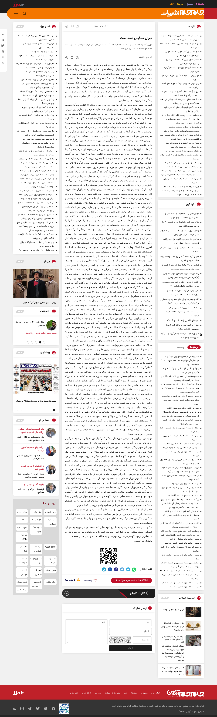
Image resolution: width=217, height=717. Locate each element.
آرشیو (125, 693)
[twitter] (3, 46)
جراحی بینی (22, 512)
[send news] (72, 26)
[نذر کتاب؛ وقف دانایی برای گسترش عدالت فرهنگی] (51, 453)
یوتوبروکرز (37, 512)
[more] (165, 598)
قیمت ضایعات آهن (22, 561)
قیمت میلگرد (22, 582)
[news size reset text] (72, 58)
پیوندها (134, 693)
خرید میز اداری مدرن (36, 584)
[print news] (66, 27)
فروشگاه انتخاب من (37, 549)
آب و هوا (98, 693)
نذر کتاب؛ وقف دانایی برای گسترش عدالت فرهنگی (30, 457)
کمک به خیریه (52, 561)
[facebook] (116, 569)
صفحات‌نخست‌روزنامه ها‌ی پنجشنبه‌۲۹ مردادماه (36, 401)
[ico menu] (17, 13)
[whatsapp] (134, 569)
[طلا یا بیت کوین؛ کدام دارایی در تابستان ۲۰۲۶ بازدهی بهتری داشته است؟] (192, 626)
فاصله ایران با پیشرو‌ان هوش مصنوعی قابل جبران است (30, 475)
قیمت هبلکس (24, 572)
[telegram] (3, 41)
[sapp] (3, 58)
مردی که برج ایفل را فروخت (173, 609)
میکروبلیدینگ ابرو (36, 561)
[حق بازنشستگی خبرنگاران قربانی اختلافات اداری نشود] (51, 435)
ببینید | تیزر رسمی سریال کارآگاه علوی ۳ (38, 303)
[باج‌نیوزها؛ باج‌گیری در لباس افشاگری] (51, 488)
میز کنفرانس (22, 590)
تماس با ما (155, 693)
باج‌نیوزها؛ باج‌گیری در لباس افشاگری (30, 491)
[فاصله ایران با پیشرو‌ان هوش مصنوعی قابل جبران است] (51, 472)
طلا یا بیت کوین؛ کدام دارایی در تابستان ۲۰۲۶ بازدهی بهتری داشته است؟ (172, 627)
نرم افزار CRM (24, 537)
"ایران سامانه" (185, 711)
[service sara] (190, 4)
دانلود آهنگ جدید (36, 529)
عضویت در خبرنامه (112, 693)
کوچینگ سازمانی (38, 572)
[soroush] (104, 569)
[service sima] (180, 4)
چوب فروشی (50, 512)
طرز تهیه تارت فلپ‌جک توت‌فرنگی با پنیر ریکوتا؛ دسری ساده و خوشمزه (179, 335)
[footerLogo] (185, 693)
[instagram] (3, 35)
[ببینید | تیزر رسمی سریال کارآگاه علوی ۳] (36, 283)
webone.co (50, 547)
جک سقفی (51, 582)
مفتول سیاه (51, 570)
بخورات (24, 520)
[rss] (3, 64)
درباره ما (144, 693)
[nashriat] (182, 13)
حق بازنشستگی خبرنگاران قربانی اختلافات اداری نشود (30, 439)
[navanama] (200, 4)
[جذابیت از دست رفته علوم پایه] (14, 325)
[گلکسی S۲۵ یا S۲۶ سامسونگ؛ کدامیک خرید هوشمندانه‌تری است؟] (192, 671)
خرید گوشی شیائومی (51, 522)
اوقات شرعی (86, 693)
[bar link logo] (18, 5)
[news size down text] (77, 58)
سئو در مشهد (22, 527)
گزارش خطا (70, 580)
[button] (44, 342)
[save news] (77, 26)
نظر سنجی (73, 693)
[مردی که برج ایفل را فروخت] (192, 612)
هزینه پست (36, 520)
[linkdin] (110, 569)
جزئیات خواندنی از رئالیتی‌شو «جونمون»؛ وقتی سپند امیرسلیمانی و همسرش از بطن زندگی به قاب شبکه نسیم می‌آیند (172, 653)
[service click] (171, 4)
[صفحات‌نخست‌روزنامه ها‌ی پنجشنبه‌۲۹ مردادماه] (36, 378)
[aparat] (3, 52)
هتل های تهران (23, 549)
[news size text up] (67, 58)
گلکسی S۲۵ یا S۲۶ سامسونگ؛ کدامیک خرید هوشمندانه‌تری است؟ (172, 671)
